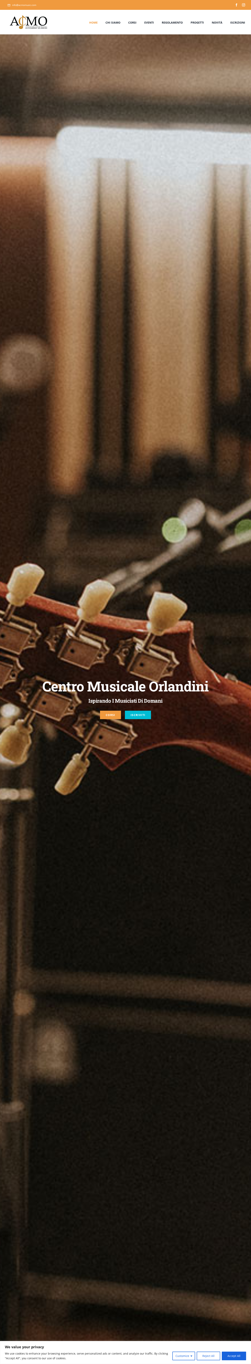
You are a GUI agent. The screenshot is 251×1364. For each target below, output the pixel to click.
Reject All (208, 1356)
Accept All (233, 1356)
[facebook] (236, 4)
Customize (182, 1356)
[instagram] (243, 4)
